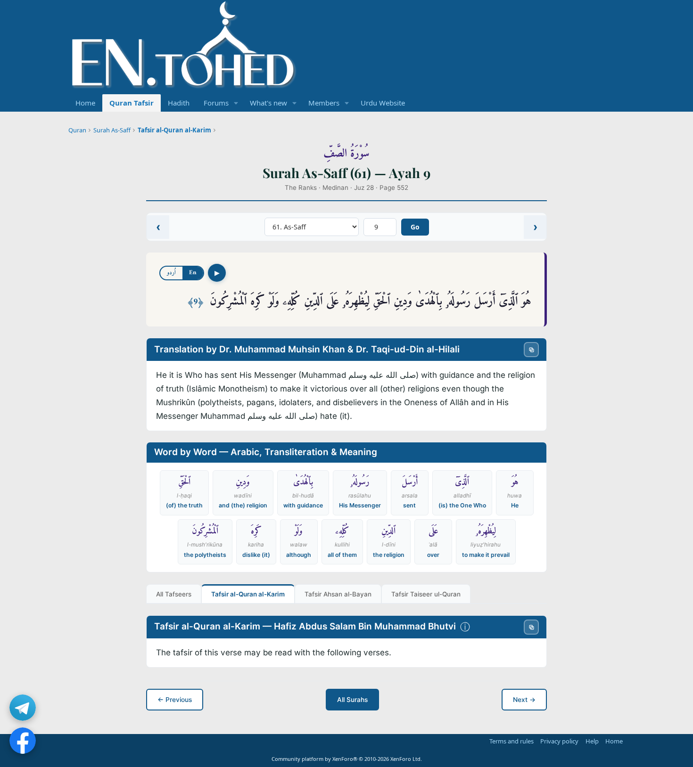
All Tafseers (173, 594)
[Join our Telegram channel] (22, 707)
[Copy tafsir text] (531, 627)
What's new (268, 102)
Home (85, 102)
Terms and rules (511, 741)
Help (592, 741)
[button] (236, 103)
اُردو (171, 272)
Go (415, 226)
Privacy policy (559, 741)
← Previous (174, 699)
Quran (77, 130)
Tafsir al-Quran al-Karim (174, 130)
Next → (524, 699)
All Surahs (352, 699)
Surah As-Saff (112, 130)
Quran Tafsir (131, 102)
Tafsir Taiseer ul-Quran (426, 594)
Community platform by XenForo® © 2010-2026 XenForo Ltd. (347, 758)
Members (323, 102)
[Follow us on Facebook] (22, 740)
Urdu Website (383, 102)
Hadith (179, 102)
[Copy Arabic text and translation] (531, 349)
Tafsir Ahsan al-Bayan (338, 594)
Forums (216, 102)
